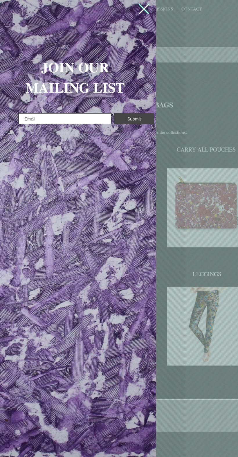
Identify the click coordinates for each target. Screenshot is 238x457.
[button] (144, 9)
